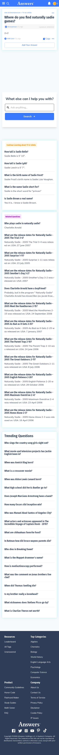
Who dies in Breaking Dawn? (18, 549)
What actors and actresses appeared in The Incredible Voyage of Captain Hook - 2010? (26, 523)
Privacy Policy (37, 703)
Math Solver (9, 708)
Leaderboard (10, 641)
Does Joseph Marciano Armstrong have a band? (28, 496)
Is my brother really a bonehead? (21, 594)
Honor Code (9, 692)
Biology (34, 652)
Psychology (35, 667)
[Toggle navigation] (3, 3)
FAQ (6, 713)
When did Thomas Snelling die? (20, 585)
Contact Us (35, 692)
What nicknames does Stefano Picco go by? (26, 602)
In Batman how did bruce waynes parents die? (27, 540)
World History (37, 657)
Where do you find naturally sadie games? (29, 19)
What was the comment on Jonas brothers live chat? (27, 576)
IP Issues (35, 718)
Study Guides (10, 703)
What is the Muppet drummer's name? (23, 557)
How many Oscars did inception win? (23, 504)
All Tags (7, 647)
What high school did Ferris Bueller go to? (25, 487)
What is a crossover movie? (18, 470)
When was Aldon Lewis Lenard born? (22, 479)
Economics (35, 677)
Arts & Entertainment (12, 13)
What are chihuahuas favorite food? (22, 532)
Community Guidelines (14, 687)
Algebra (34, 641)
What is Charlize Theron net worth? (22, 610)
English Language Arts (40, 662)
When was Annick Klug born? (18, 462)
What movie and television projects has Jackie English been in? (27, 453)
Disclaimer (35, 708)
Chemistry (35, 647)
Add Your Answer (29, 45)
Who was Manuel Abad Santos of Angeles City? (28, 512)
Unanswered (10, 652)
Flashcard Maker (11, 697)
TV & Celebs (27, 13)
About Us (35, 687)
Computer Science (39, 672)
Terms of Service (38, 697)
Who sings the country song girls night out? (26, 442)
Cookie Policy (36, 713)
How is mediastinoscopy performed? (23, 566)
